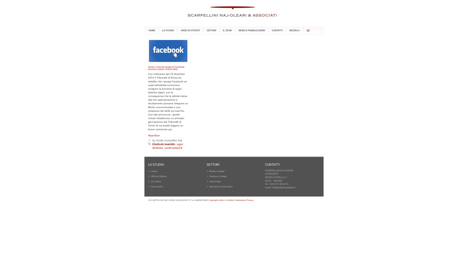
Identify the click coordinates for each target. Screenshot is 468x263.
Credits (230, 200)
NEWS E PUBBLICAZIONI (252, 30)
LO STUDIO (168, 30)
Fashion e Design (218, 176)
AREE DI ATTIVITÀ (190, 30)
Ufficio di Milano (159, 176)
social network (173, 147)
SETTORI (211, 30)
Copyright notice (216, 200)
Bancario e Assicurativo (221, 186)
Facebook (157, 144)
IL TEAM (227, 30)
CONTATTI (277, 30)
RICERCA (294, 30)
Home (154, 171)
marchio (170, 144)
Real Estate (215, 181)
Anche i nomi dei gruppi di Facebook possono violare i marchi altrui (166, 68)
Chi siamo (156, 181)
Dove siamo (157, 186)
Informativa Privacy (244, 200)
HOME (152, 30)
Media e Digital (216, 171)
